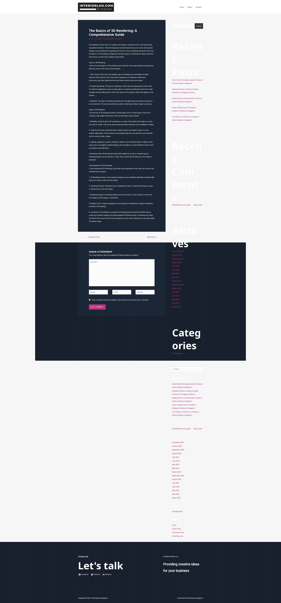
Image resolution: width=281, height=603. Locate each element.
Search (174, 22)
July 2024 (175, 266)
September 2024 (178, 259)
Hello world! (198, 205)
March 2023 (176, 307)
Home (182, 7)
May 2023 (175, 299)
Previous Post (93, 237)
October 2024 (177, 255)
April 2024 (175, 277)
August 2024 (176, 262)
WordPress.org (177, 536)
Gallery (189, 7)
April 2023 (175, 303)
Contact (198, 7)
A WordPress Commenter (181, 205)
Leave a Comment (95, 39)
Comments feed (178, 532)
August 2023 (176, 288)
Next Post (152, 237)
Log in (174, 525)
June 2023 (176, 296)
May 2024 (175, 274)
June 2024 (176, 270)
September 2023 (178, 285)
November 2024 (178, 251)
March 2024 (176, 281)
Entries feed (176, 529)
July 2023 (175, 292)
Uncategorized (109, 39)
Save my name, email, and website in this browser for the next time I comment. (120, 300)
